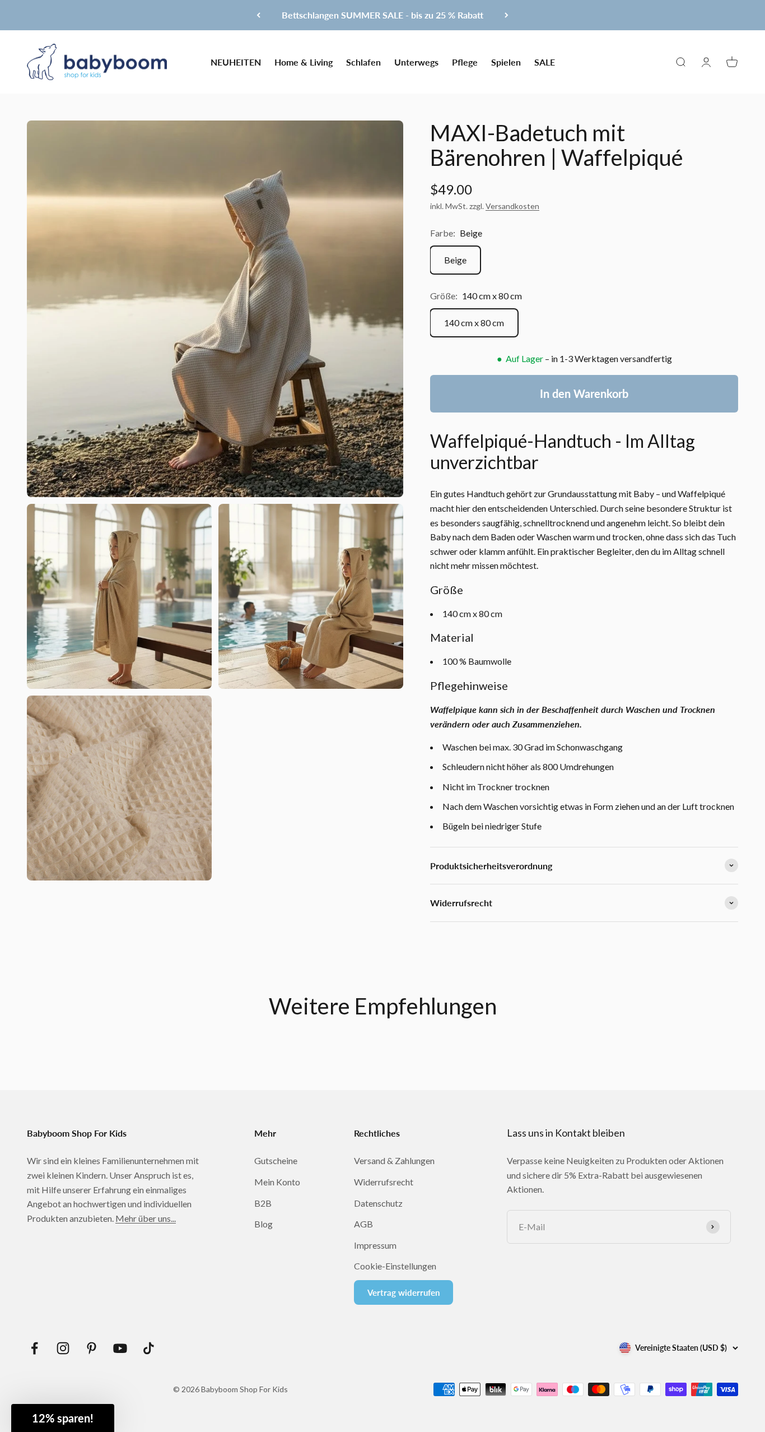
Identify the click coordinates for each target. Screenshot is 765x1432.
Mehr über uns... (145, 1218)
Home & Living (303, 61)
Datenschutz (378, 1203)
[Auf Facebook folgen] (34, 1348)
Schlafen (363, 61)
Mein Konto (277, 1181)
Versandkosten (512, 206)
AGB (363, 1223)
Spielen (506, 61)
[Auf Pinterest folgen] (91, 1348)
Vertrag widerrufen (403, 1292)
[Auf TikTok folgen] (148, 1348)
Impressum (375, 1245)
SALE (544, 61)
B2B (263, 1203)
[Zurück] (258, 15)
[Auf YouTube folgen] (120, 1348)
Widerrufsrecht (383, 1181)
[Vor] (507, 15)
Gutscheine (275, 1160)
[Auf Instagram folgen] (63, 1348)
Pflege (465, 61)
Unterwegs (416, 61)
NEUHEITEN (236, 61)
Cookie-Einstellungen (395, 1265)
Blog (263, 1223)
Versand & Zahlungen (394, 1160)
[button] (62, 1418)
